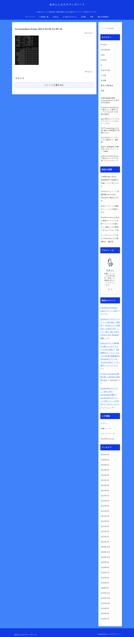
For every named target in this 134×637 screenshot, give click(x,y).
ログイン (104, 423)
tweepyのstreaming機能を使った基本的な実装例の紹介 (110, 376)
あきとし (110, 270)
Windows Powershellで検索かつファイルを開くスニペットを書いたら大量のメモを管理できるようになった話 (110, 223)
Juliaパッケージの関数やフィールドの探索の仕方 (110, 209)
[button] (118, 28)
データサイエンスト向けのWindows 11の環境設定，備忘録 (109, 238)
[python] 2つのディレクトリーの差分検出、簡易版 (110, 322)
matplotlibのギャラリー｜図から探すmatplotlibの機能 (109, 391)
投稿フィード (106, 428)
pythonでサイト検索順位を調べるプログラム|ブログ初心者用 (109, 346)
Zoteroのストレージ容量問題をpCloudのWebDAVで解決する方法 (110, 196)
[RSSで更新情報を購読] (111, 289)
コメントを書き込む (54, 85)
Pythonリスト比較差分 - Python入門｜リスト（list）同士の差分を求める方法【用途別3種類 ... (110, 331)
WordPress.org (107, 438)
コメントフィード (108, 433)
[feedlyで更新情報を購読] (109, 289)
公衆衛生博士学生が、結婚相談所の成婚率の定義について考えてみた (109, 181)
